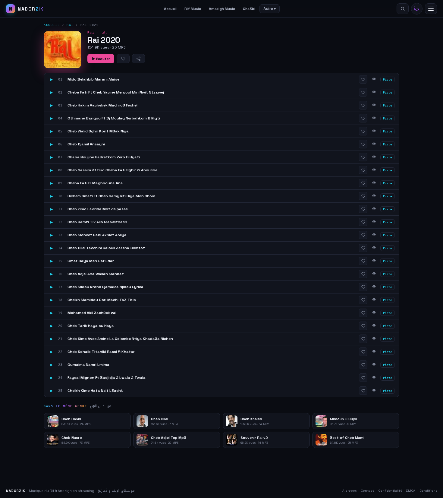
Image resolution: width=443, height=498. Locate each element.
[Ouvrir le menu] (431, 8)
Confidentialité (390, 491)
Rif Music (192, 8)
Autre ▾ (269, 9)
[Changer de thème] (417, 8)
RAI (70, 25)
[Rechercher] (403, 8)
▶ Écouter (101, 59)
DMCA (410, 491)
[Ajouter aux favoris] (123, 58)
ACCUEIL (52, 25)
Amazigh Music (222, 8)
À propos (349, 491)
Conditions (428, 491)
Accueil (170, 8)
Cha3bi (249, 8)
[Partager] (138, 58)
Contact (367, 491)
